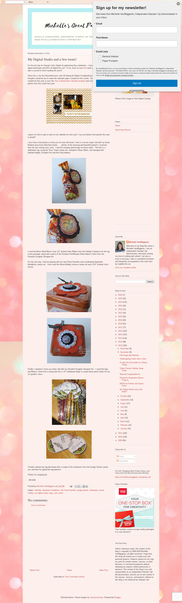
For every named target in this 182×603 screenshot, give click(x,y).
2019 (120, 320)
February (124, 425)
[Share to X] (81, 486)
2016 (120, 331)
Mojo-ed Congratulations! (130, 374)
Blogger (117, 597)
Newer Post (34, 570)
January (124, 428)
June (122, 411)
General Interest (110, 56)
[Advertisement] (69, 539)
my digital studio (41, 493)
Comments (123, 461)
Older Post (103, 570)
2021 (120, 313)
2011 (120, 433)
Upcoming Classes (123, 130)
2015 (120, 334)
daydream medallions (51, 490)
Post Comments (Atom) (74, 577)
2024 (120, 302)
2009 (120, 440)
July (122, 407)
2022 (120, 309)
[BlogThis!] (78, 486)
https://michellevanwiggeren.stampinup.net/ (133, 477)
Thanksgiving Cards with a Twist (133, 359)
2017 (120, 327)
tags (51, 493)
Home (69, 570)
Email (99, 23)
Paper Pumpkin (110, 60)
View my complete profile (125, 267)
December (124, 348)
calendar (37, 490)
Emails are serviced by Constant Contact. (119, 75)
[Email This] (76, 486)
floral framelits (70, 490)
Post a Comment (38, 505)
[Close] (178, 3)
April (122, 418)
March (123, 421)
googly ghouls (83, 490)
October (124, 396)
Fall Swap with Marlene (129, 355)
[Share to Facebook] (84, 486)
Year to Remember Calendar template (69, 81)
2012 (120, 345)
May (122, 414)
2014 (120, 338)
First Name (102, 37)
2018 (120, 324)
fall (62, 490)
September (125, 400)
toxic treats (58, 493)
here (85, 68)
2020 (120, 316)
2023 (120, 306)
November (124, 352)
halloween (94, 490)
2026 (120, 295)
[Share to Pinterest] (86, 486)
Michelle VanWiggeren (139, 242)
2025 (120, 298)
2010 (120, 437)
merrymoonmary (96, 597)
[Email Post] (71, 486)
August (123, 403)
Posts (121, 456)
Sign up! (137, 83)
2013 (120, 342)
